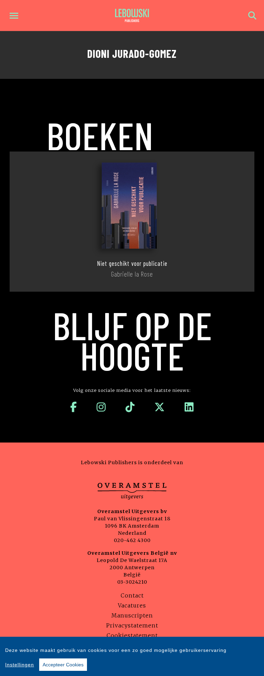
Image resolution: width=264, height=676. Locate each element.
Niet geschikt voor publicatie (132, 263)
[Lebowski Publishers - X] (159, 407)
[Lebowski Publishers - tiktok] (130, 407)
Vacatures (132, 605)
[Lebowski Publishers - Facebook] (73, 407)
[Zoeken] (252, 15)
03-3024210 (132, 582)
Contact (132, 595)
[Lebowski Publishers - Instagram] (101, 407)
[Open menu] (14, 15)
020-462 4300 (132, 540)
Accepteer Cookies (63, 664)
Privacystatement (132, 625)
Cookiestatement (132, 635)
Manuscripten (132, 615)
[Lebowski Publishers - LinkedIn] (189, 407)
